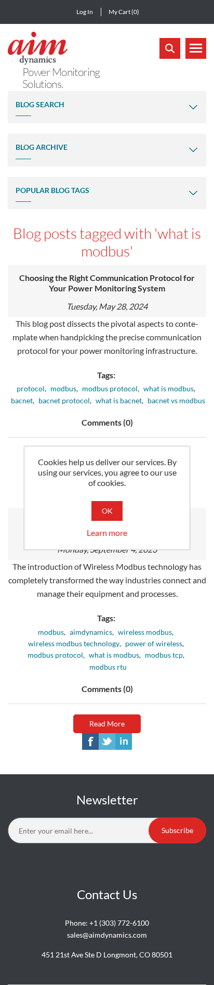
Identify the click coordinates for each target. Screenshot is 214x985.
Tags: (106, 375)
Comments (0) (107, 422)
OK (107, 510)
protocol (31, 388)
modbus (63, 388)
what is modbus (168, 388)
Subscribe (177, 830)
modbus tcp (164, 654)
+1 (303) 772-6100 (119, 922)
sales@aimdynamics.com (107, 934)
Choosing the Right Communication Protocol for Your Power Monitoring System (107, 283)
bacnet (22, 400)
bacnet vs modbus (176, 400)
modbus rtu (108, 666)
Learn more (107, 533)
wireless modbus (145, 632)
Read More (107, 723)
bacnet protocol (64, 400)
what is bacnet (119, 400)
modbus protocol (110, 388)
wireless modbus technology (73, 643)
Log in (84, 12)
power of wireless (153, 643)
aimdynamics (91, 632)
